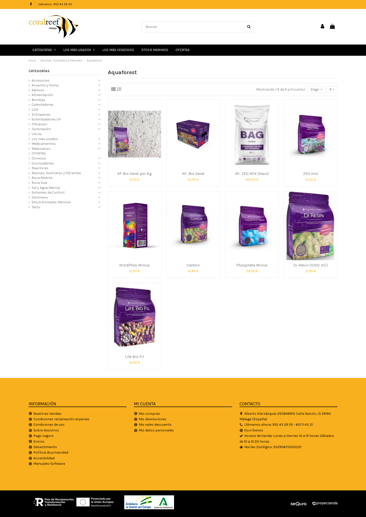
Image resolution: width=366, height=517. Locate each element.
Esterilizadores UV (46, 119)
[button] (79, 50)
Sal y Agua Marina (46, 188)
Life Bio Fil (134, 356)
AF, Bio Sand (193, 173)
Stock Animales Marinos (51, 202)
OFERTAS (39, 153)
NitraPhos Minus (134, 265)
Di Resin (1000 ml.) (311, 265)
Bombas (38, 100)
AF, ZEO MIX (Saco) (252, 173)
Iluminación (41, 129)
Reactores (40, 168)
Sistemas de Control (48, 192)
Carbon (193, 265)
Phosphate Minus (252, 265)
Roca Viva (39, 183)
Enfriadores (41, 114)
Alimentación (42, 95)
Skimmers (40, 197)
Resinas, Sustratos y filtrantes (56, 173)
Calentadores (43, 105)
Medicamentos (44, 144)
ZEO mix (310, 173)
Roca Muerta (42, 178)
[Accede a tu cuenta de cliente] (322, 27)
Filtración (39, 124)
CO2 (35, 109)
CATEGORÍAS (39, 71)
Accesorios (41, 80)
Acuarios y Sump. (45, 85)
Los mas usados (45, 139)
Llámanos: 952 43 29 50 (55, 4)
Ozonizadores (43, 163)
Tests (36, 207)
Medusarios (41, 149)
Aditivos (38, 90)
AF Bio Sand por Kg (134, 173)
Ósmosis (39, 158)
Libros (37, 134)
